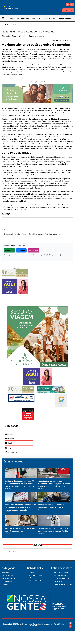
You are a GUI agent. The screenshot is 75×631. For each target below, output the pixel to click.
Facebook (21, 250)
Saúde (33, 18)
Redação (8, 229)
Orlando (40, 18)
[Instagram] (72, 4)
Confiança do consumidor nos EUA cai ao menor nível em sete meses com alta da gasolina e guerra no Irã (20, 483)
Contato (61, 18)
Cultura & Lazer (50, 18)
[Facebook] (70, 623)
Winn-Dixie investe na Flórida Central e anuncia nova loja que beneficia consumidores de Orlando (21, 507)
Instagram (33, 250)
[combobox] (37, 551)
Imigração (25, 18)
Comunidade (15, 18)
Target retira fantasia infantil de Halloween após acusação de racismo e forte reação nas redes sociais (54, 483)
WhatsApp (9, 250)
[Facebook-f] (68, 4)
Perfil (15, 24)
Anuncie (68, 18)
